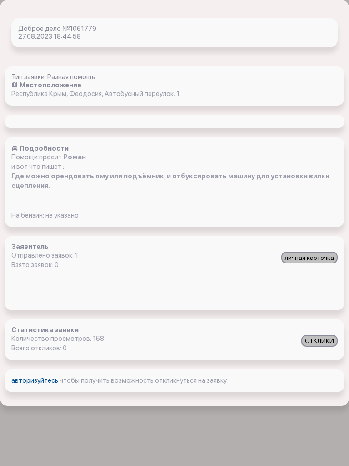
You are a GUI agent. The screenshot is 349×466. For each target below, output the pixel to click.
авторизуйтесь (35, 380)
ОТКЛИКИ (319, 340)
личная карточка (309, 257)
